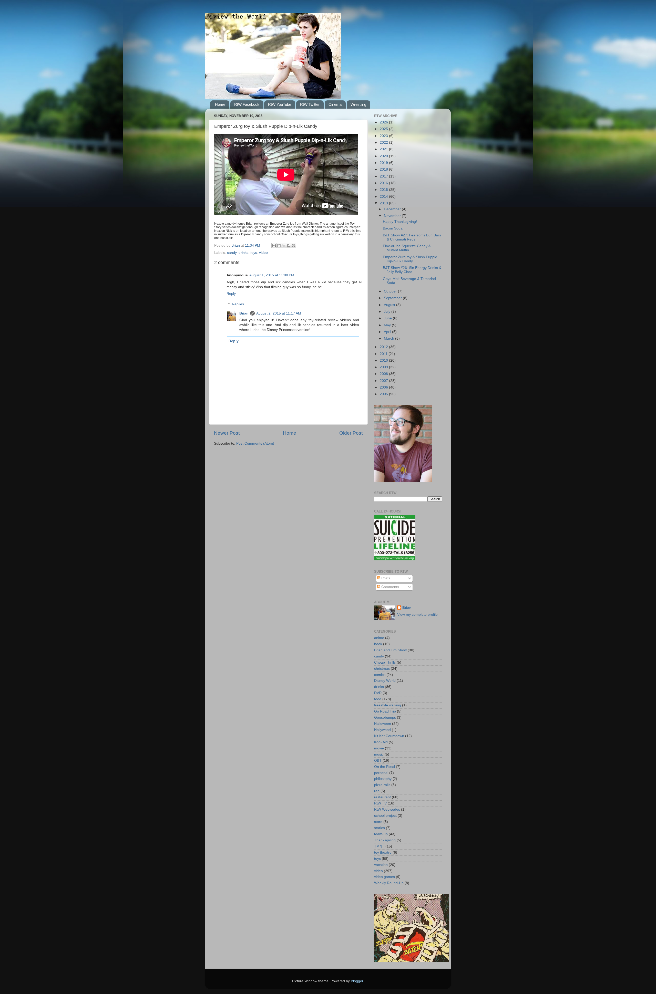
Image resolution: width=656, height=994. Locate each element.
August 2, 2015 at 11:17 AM (278, 313)
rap (377, 791)
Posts (385, 578)
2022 (384, 142)
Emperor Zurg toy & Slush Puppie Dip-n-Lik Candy (410, 259)
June (388, 318)
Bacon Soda (393, 228)
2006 (384, 387)
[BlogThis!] (278, 245)
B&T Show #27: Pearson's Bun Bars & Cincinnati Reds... (412, 237)
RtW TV (380, 803)
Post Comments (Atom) (255, 443)
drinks (243, 253)
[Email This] (273, 245)
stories (379, 828)
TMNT (379, 846)
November (393, 216)
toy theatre (383, 852)
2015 (384, 190)
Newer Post (227, 433)
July (387, 311)
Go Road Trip (385, 711)
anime (379, 638)
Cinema (335, 104)
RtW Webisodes (387, 809)
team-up (381, 834)
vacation (381, 865)
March (389, 338)
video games (384, 877)
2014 (384, 196)
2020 (384, 156)
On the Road (384, 767)
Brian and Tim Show (390, 650)
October (391, 291)
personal (381, 773)
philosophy (383, 779)
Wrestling (358, 104)
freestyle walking (387, 705)
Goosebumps (385, 717)
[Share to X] (283, 245)
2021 (384, 149)
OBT (378, 760)
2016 (384, 183)
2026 (384, 122)
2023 (384, 136)
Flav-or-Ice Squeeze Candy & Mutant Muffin (407, 248)
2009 (384, 367)
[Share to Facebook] (288, 245)
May (388, 325)
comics (379, 675)
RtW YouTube (279, 104)
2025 (384, 129)
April (388, 332)
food (377, 699)
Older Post (351, 433)
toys (253, 253)
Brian (244, 313)
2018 (384, 169)
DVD (378, 693)
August (390, 305)
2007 (384, 381)
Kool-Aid (381, 742)
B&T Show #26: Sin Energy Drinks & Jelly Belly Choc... (412, 270)
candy (232, 253)
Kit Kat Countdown (389, 736)
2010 (384, 360)
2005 (384, 394)
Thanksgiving (385, 840)
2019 (384, 163)
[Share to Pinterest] (293, 245)
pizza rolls (382, 785)
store (378, 822)
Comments (389, 587)
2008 (384, 374)
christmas (382, 669)
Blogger (357, 981)
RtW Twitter (310, 104)
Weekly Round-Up (389, 883)
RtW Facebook (246, 104)
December (393, 209)
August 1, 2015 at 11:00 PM (271, 275)
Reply (231, 294)
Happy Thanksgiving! (400, 222)
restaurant (382, 797)
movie (379, 748)
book (378, 644)
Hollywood (382, 730)
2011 (384, 354)
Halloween (382, 724)
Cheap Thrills (385, 662)
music (379, 754)
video (263, 253)
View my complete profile (417, 614)
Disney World (385, 681)
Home (220, 104)
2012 (384, 347)
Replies (238, 304)
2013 (384, 203)
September (393, 298)
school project (385, 816)
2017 (384, 176)
